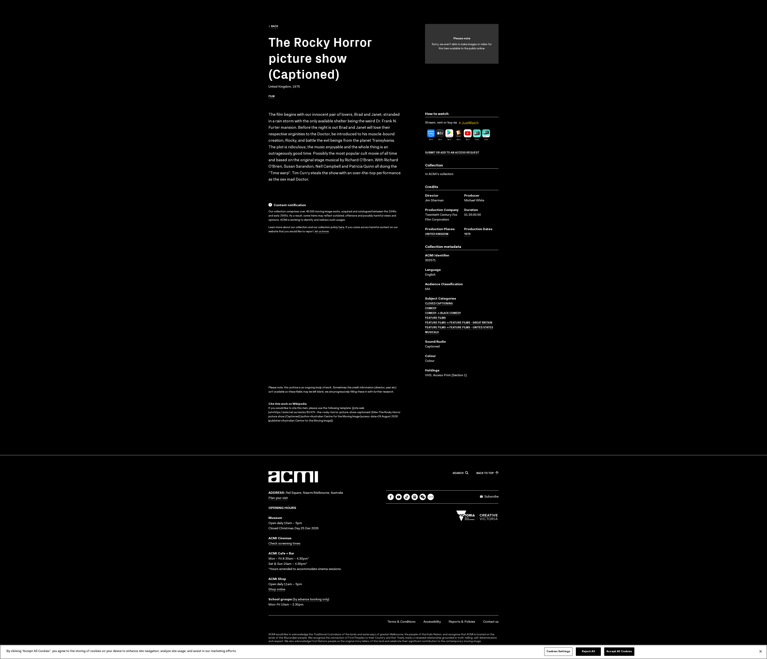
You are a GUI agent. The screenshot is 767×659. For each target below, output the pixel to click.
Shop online (276, 589)
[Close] (760, 651)
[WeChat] (422, 497)
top (485, 473)
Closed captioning (439, 303)
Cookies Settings (558, 651)
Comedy (431, 308)
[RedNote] (430, 497)
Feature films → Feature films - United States (459, 327)
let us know (322, 231)
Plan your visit (278, 498)
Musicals (432, 332)
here (341, 227)
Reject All (588, 651)
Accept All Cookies (619, 651)
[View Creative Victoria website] (477, 517)
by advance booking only (311, 599)
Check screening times (284, 543)
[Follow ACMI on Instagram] (414, 497)
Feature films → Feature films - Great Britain (458, 322)
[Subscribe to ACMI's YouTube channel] (398, 497)
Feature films (435, 318)
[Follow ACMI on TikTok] (406, 497)
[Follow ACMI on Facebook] (390, 497)
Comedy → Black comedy (443, 313)
